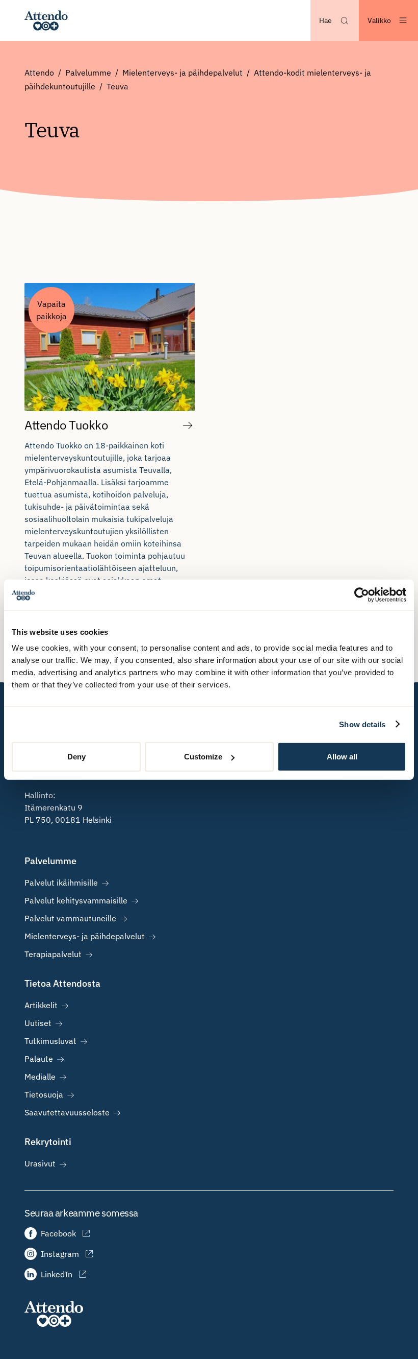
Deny (76, 756)
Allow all (342, 756)
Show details (362, 724)
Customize (203, 756)
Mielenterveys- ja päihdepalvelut (182, 72)
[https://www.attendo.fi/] (46, 20)
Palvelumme (88, 72)
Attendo (39, 72)
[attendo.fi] (53, 1314)
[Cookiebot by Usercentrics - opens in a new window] (361, 594)
